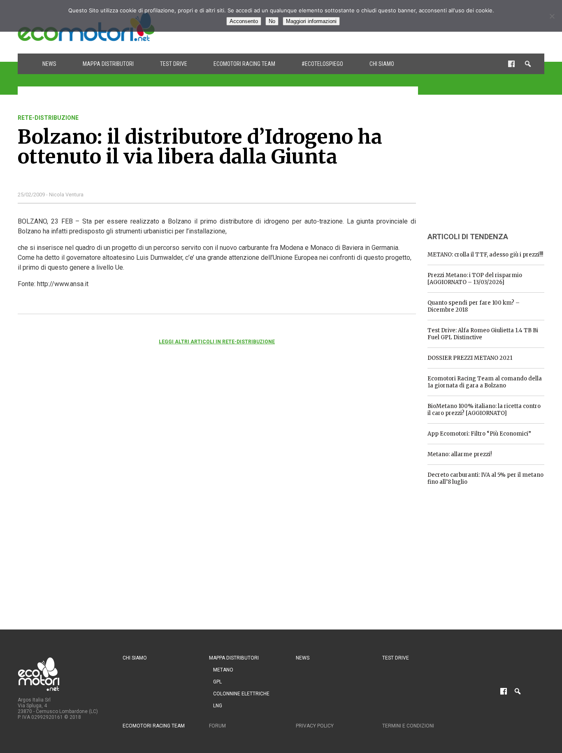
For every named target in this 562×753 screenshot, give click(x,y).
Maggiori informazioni (311, 21)
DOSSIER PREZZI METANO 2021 (469, 357)
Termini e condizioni (408, 726)
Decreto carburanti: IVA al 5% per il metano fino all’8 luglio (485, 478)
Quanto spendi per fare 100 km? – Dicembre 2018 (473, 306)
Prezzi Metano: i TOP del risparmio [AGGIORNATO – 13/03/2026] (474, 279)
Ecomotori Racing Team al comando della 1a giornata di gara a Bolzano (484, 382)
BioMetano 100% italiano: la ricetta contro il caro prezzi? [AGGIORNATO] (484, 410)
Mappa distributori (108, 64)
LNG (217, 706)
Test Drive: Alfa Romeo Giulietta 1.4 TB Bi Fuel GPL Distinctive (482, 334)
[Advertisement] (489, 165)
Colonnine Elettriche (241, 694)
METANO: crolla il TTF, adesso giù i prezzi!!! (485, 254)
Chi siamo (381, 64)
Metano (223, 670)
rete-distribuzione (48, 117)
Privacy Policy (315, 726)
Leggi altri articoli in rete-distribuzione (217, 342)
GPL (217, 682)
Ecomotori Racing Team (244, 64)
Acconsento (244, 21)
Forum (217, 726)
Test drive (173, 64)
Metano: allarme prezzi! (459, 454)
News (49, 64)
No (272, 21)
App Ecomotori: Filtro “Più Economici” (479, 433)
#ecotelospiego (322, 64)
